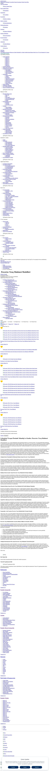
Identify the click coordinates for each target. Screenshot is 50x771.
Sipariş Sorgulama (17, 2)
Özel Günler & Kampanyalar (7, 678)
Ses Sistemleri (5, 228)
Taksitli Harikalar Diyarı (7, 693)
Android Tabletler (8, 108)
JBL (4, 665)
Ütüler (4, 139)
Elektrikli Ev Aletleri (21, 52)
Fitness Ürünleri (8, 238)
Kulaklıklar (7, 77)
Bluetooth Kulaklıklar (7, 597)
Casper (4, 663)
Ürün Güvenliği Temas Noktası (9, 620)
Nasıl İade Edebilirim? (7, 621)
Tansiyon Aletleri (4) (9, 315)
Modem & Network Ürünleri (8, 112)
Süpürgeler (5, 140)
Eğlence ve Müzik (8, 197)
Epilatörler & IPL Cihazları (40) (9, 304)
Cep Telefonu (5, 592)
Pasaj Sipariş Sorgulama (7, 622)
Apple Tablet (5, 643)
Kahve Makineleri (8, 150)
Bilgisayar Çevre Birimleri (8, 115)
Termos (6, 239)
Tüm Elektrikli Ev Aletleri (8, 157)
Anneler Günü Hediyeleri (8, 691)
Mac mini (7, 94)
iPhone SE (7, 65)
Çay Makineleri (8, 151)
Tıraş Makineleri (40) (9, 293)
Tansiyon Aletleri (8, 181)
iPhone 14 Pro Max (6, 711)
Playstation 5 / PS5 (9, 190)
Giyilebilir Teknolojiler (7, 68)
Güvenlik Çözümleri (9, 243)
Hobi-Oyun (35, 52)
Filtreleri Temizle (3, 274)
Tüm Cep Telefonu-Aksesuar (8, 87)
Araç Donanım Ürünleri (10, 248)
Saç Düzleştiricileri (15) (9, 288)
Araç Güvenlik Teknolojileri (10, 247)
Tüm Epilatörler (11, 307)
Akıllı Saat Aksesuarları (9, 78)
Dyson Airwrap (6, 717)
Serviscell (7, 249)
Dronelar (4, 211)
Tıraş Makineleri (8, 170)
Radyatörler (7, 156)
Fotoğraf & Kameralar (7, 208)
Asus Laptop (5, 647)
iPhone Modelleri (6, 594)
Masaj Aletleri (5, 182)
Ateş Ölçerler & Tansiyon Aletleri (9, 179)
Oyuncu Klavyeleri (9, 202)
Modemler (7, 113)
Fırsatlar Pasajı (6, 682)
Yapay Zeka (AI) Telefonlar (8, 67)
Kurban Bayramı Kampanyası (8, 688)
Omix (4, 668)
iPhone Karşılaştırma (7, 623)
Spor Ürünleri (5, 237)
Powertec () (4, 324)
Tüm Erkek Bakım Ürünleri (10, 291)
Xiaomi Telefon (6, 644)
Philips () (17, 324)
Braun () (11, 324)
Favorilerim (12, 2)
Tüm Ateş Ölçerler (11, 314)
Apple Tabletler (8, 107)
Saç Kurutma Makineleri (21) (11, 284)
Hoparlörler (7, 120)
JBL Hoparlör (5, 642)
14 (18, 324)
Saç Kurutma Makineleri (10, 165)
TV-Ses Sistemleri (41, 52)
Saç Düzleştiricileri (9, 168)
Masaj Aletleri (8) (6, 317)
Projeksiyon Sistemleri (7, 227)
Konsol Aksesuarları (9, 206)
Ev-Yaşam (47, 52)
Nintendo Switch (6, 721)
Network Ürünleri (8, 114)
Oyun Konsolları (6, 189)
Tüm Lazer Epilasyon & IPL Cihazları (15, 309)
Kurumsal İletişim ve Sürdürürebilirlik (10, 574)
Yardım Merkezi (6, 617)
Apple (4, 659)
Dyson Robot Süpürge (7, 650)
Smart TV (7, 222)
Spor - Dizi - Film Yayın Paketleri (11, 196)
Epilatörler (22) (8, 306)
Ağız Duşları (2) (8, 301)
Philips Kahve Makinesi (7, 632)
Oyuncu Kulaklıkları (9, 204)
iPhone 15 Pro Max (6, 707)
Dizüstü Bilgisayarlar (7, 101)
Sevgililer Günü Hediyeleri (8, 685)
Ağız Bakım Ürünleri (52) (8, 297)
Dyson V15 (5, 718)
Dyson (4, 661)
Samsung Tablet (6, 633)
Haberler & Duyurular (7, 573)
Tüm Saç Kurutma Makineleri (13, 285)
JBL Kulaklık (5, 631)
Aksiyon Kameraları (9, 209)
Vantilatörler (7, 155)
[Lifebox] (25, 743)
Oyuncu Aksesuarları (7, 200)
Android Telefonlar (6, 66)
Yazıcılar (7, 126)
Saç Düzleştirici (6, 609)
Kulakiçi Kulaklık (6, 608)
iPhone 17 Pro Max (6, 702)
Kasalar (6, 100)
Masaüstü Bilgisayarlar (7, 93)
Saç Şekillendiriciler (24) (10, 286)
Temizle (2, 435)
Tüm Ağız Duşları (11, 302)
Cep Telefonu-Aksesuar (5, 52)
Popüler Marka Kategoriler (7, 628)
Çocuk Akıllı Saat (6, 607)
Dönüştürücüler (8, 123)
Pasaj (4, 264)
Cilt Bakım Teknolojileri (7, 163)
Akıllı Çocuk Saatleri (9, 72)
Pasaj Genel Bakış (6, 572)
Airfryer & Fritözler (9, 147)
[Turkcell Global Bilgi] (25, 751)
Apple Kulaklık (6, 638)
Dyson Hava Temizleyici (7, 639)
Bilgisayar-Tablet (13, 52)
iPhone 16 (7, 58)
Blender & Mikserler (9, 149)
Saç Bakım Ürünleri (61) (7, 282)
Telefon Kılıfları (8, 75)
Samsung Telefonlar (7, 630)
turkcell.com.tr (3, 1)
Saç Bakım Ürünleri (7, 164)
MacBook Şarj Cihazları (10, 110)
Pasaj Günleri (5, 683)
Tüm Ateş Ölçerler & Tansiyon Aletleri (12, 311)
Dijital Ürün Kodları (7, 193)
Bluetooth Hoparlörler (9, 229)
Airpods (4, 611)
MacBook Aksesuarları (7, 109)
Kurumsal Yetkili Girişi (4, 262)
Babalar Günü (5, 692)
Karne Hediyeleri (6, 687)
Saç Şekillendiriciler (9, 167)
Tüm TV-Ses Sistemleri (7, 231)
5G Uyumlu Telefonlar (7, 86)
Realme (4, 670)
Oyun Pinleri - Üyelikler (10, 195)
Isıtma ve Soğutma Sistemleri (8, 154)
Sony (4, 673)
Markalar (7, 2)
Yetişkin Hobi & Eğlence (8, 213)
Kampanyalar (3, 2)
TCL (4, 672)
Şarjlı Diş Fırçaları (8, 173)
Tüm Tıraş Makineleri (12, 294)
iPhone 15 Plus (6, 704)
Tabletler (4, 105)
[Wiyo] (25, 753)
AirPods (7, 76)
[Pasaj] (1, 3)
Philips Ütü (5, 641)
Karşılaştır (6, 435)
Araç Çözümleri (6, 246)
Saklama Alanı (8, 198)
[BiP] (25, 739)
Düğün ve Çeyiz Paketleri (8, 681)
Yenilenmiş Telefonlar (7, 85)
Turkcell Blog (5, 581)
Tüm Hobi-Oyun (6, 215)
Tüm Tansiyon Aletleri (12, 316)
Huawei (4, 664)
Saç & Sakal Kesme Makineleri (11, 171)
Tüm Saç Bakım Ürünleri (10, 283)
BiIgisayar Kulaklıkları (9, 119)
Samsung (4, 660)
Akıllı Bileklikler (8, 71)
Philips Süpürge (6, 636)
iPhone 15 (7, 60)
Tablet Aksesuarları (6, 129)
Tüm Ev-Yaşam (6, 252)
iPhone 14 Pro (5, 710)
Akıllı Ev (4, 582)
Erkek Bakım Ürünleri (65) (8, 290)
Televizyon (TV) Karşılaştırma (9, 624)
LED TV (7, 223)
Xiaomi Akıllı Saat (6, 645)
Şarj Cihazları (8, 82)
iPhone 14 (7, 61)
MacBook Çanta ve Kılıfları (10, 111)
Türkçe (4, 726)
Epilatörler (7, 176)
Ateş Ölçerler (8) (8, 312)
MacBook (7, 102)
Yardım (23, 2)
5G (3, 583)
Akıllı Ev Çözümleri (7, 241)
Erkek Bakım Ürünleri (7, 169)
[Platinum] (25, 737)
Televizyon (5, 605)
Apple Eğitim (5, 680)
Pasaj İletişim (5, 577)
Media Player (5, 230)
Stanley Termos (6, 652)
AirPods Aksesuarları (9, 79)
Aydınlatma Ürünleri (9, 242)
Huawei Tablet (6, 649)
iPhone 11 (7, 64)
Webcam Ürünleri (8, 124)
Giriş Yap (2, 4)
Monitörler (7, 117)
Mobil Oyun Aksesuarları (10, 207)
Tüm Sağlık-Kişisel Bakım (8, 183)
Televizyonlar (5, 221)
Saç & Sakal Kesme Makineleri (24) (12, 295)
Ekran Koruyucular (9, 80)
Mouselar (7, 121)
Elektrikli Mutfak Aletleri (8, 146)
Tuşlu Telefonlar (6, 84)
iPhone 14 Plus (6, 709)
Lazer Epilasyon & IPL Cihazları (11, 178)
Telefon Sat (5, 625)
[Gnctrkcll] (25, 747)
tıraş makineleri (24, 546)
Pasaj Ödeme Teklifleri (7, 690)
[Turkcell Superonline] (25, 735)
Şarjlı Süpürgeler (8, 143)
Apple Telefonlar (6, 56)
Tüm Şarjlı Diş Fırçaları (12, 300)
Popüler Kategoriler (5, 590)
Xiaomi (4, 671)
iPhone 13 (7, 62)
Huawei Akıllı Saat (6, 640)
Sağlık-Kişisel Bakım (29, 52)
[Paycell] (25, 745)
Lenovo (4, 667)
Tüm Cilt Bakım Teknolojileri (11, 280)
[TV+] (25, 741)
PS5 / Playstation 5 (6, 720)
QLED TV (7, 225)
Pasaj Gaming (5, 579)
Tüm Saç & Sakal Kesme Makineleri (15, 296)
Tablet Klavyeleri (8, 131)
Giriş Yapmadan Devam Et (5, 261)
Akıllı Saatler (7, 69)
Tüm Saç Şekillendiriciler (13, 287)
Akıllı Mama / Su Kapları (10, 245)
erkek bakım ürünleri (10, 454)
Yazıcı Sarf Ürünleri (9, 128)
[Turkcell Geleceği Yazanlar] (25, 755)
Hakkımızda (3, 569)
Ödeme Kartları (6, 214)
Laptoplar (7, 103)
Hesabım (6, 4)
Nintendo (7, 192)
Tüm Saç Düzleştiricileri (12, 289)
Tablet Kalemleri (8, 132)
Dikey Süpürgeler (8, 144)
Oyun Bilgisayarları (9, 104)
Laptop (4, 599)
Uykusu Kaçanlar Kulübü (8, 684)
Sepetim (2, 51)
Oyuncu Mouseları (9, 203)
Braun (4, 662)
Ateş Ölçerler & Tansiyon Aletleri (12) (10, 310)
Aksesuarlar (5, 74)
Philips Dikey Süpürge (7, 635)
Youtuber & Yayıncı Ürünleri (8, 210)
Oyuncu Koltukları (9, 205)
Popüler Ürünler (4, 698)
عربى (4, 728)
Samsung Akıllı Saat (7, 646)
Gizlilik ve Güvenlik (7, 576)
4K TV (6, 224)
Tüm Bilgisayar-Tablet (7, 133)
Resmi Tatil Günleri (6, 689)
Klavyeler (7, 118)
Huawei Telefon (6, 651)
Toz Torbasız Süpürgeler (10, 145)
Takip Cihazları (8, 73)
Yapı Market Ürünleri (7, 250)
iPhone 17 (7, 57)
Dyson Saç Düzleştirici (7, 634)
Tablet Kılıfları (8, 130)
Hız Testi (4, 585)
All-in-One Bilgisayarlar (10, 98)
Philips (4, 669)
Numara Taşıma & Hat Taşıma (9, 584)
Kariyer (4, 575)
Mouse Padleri (8, 122)
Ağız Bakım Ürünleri (7, 172)
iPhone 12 (7, 63)
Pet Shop (4, 244)
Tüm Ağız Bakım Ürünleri (10, 298)
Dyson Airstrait (6, 719)
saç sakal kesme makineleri (8, 525)
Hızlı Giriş (2, 260)
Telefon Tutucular (8, 83)
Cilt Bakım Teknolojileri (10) (8, 279)
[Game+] (25, 749)
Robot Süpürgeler (8, 142)
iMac (6, 96)
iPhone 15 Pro (5, 706)
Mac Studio (7, 97)
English (4, 727)
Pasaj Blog (27, 2)
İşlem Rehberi (5, 618)
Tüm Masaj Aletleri (9, 318)
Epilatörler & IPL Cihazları (8, 175)
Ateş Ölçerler (7, 180)
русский (4, 729)
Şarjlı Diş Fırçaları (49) (9, 299)
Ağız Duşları (7, 174)
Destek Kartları (8, 194)
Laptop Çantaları (8, 125)
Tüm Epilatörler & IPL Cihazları (11, 305)
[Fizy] (25, 732)
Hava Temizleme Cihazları (8, 153)
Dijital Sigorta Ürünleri (9, 199)
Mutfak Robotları (8, 148)
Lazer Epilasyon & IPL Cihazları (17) (12, 308)
